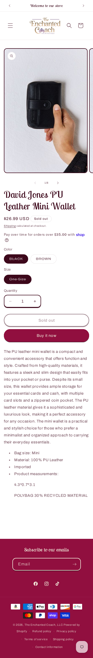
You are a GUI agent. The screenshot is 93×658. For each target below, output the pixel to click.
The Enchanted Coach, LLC (44, 624)
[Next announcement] (83, 5)
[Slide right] (58, 183)
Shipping (10, 225)
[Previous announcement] (9, 5)
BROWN (46, 260)
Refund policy (41, 631)
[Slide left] (35, 183)
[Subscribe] (74, 564)
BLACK (18, 260)
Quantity (10, 291)
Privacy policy (66, 631)
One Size (20, 280)
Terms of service (36, 639)
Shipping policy (63, 639)
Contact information (49, 646)
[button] (10, 25)
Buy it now (47, 336)
